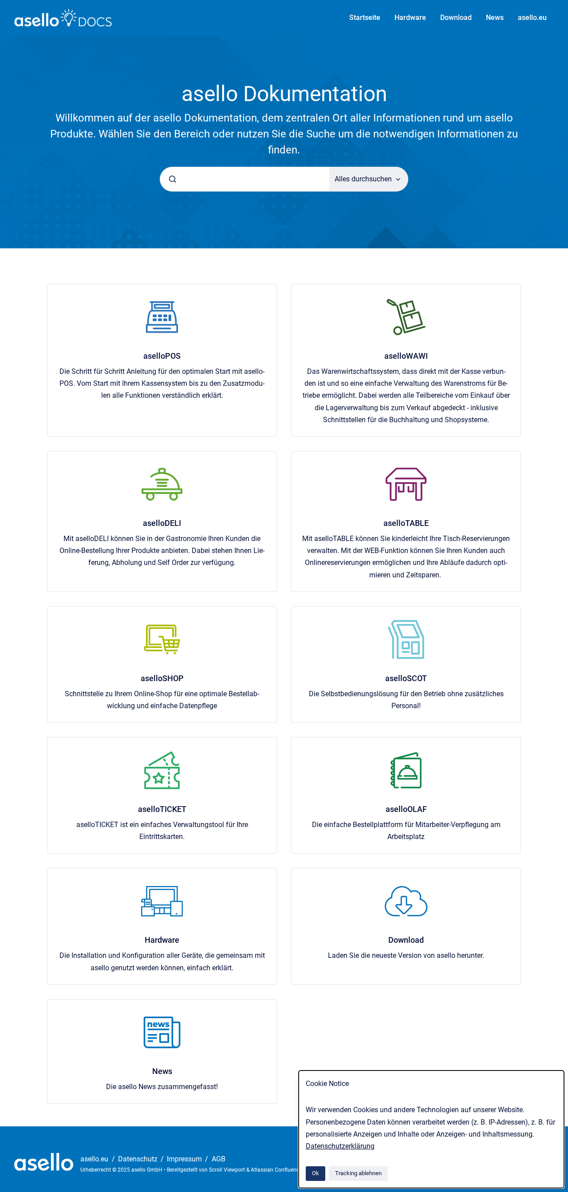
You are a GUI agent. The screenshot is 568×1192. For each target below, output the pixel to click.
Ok (315, 1173)
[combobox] (244, 179)
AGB (218, 1159)
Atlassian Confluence (276, 1170)
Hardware (410, 17)
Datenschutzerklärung (340, 1146)
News (495, 17)
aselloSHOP (162, 678)
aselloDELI (162, 523)
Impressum (185, 1159)
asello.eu (532, 17)
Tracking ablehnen (358, 1173)
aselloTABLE (406, 523)
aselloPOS (162, 356)
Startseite (364, 17)
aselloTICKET (162, 809)
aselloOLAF (406, 809)
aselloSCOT (406, 678)
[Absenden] (173, 179)
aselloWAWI (406, 356)
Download (456, 17)
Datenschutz (138, 1159)
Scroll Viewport (227, 1170)
